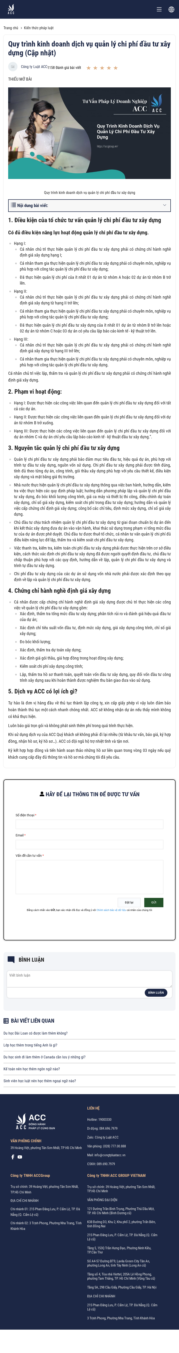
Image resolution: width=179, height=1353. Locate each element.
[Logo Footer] (33, 1122)
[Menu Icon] (159, 9)
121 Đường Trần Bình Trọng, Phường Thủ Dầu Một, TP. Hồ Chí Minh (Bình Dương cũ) (121, 1211)
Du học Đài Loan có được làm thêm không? (35, 1033)
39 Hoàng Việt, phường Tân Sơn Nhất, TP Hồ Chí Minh (46, 1148)
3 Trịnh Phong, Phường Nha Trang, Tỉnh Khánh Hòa (121, 1318)
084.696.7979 (108, 1128)
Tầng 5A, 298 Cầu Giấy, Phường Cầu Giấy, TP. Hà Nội (121, 1287)
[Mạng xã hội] (12, 1158)
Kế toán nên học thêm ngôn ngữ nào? (31, 1069)
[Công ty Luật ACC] (11, 9)
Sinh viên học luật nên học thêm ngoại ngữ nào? (39, 1081)
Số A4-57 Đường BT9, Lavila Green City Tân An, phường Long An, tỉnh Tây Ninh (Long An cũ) (118, 1263)
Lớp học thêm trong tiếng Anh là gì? (30, 1045)
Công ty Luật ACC (34, 66)
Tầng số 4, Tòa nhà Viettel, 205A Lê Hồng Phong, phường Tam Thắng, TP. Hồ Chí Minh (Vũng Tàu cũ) (121, 1276)
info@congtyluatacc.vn (109, 1155)
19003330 (104, 1119)
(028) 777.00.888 (114, 1146)
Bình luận (156, 992)
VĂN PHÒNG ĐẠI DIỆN (102, 1200)
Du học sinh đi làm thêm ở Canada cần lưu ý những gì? (44, 1057)
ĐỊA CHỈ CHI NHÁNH (24, 1201)
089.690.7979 (106, 1164)
